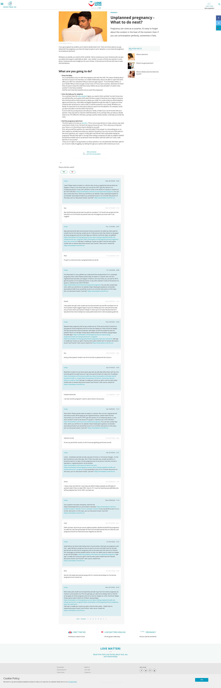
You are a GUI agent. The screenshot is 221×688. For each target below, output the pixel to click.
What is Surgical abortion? (144, 63)
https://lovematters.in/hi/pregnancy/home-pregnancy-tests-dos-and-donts (88, 339)
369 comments (91, 152)
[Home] (95, 6)
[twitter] (145, 670)
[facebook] (141, 670)
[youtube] (154, 670)
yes (64, 172)
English (93, 8)
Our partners (60, 667)
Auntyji (66, 181)
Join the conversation (93, 154)
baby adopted (82, 96)
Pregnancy (113, 12)
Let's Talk (87, 670)
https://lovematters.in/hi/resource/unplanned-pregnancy (94, 192)
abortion (84, 123)
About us (87, 667)
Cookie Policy (72, 682)
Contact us (87, 672)
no (72, 172)
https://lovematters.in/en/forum (104, 198)
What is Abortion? (142, 54)
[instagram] (150, 670)
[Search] (219, 4)
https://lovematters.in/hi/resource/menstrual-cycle (80, 465)
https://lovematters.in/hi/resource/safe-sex (78, 376)
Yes (201, 679)
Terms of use (60, 672)
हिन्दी (100, 8)
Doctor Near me (61, 670)
